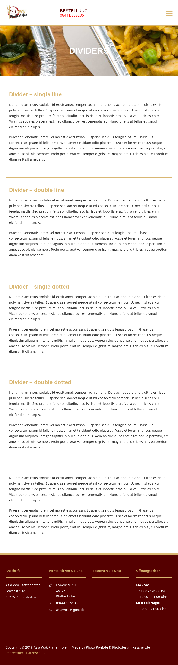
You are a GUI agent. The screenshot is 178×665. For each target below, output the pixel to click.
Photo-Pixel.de (97, 647)
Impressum (14, 653)
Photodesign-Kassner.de (131, 647)
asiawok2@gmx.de (70, 609)
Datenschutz (35, 653)
